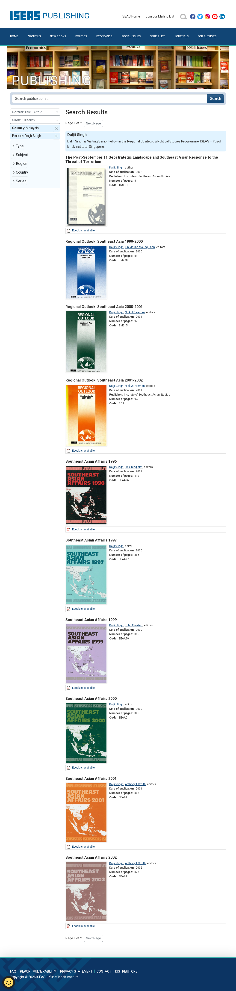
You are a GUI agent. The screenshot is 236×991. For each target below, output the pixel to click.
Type (20, 146)
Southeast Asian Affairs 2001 (91, 778)
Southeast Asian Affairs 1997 (91, 540)
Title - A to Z (35, 112)
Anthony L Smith (135, 784)
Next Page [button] (93, 123)
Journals (181, 36)
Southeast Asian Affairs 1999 (91, 620)
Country (22, 172)
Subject (22, 155)
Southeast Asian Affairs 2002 (91, 857)
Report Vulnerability (38, 971)
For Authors (207, 36)
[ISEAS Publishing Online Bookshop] (50, 15)
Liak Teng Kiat (133, 467)
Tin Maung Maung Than (140, 247)
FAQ (13, 971)
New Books (58, 36)
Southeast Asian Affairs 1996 (91, 461)
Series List (157, 36)
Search (215, 98)
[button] (56, 128)
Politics (81, 36)
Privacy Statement (76, 971)
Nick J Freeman (135, 312)
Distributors (126, 971)
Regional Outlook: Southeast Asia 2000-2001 (104, 307)
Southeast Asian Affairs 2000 (91, 698)
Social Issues (131, 36)
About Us (34, 36)
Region (21, 163)
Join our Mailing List (160, 16)
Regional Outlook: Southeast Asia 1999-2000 (104, 241)
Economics (104, 36)
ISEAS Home (131, 16)
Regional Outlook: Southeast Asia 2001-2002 (104, 380)
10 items (35, 120)
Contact (104, 971)
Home (14, 36)
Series (21, 181)
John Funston (133, 625)
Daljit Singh (116, 167)
